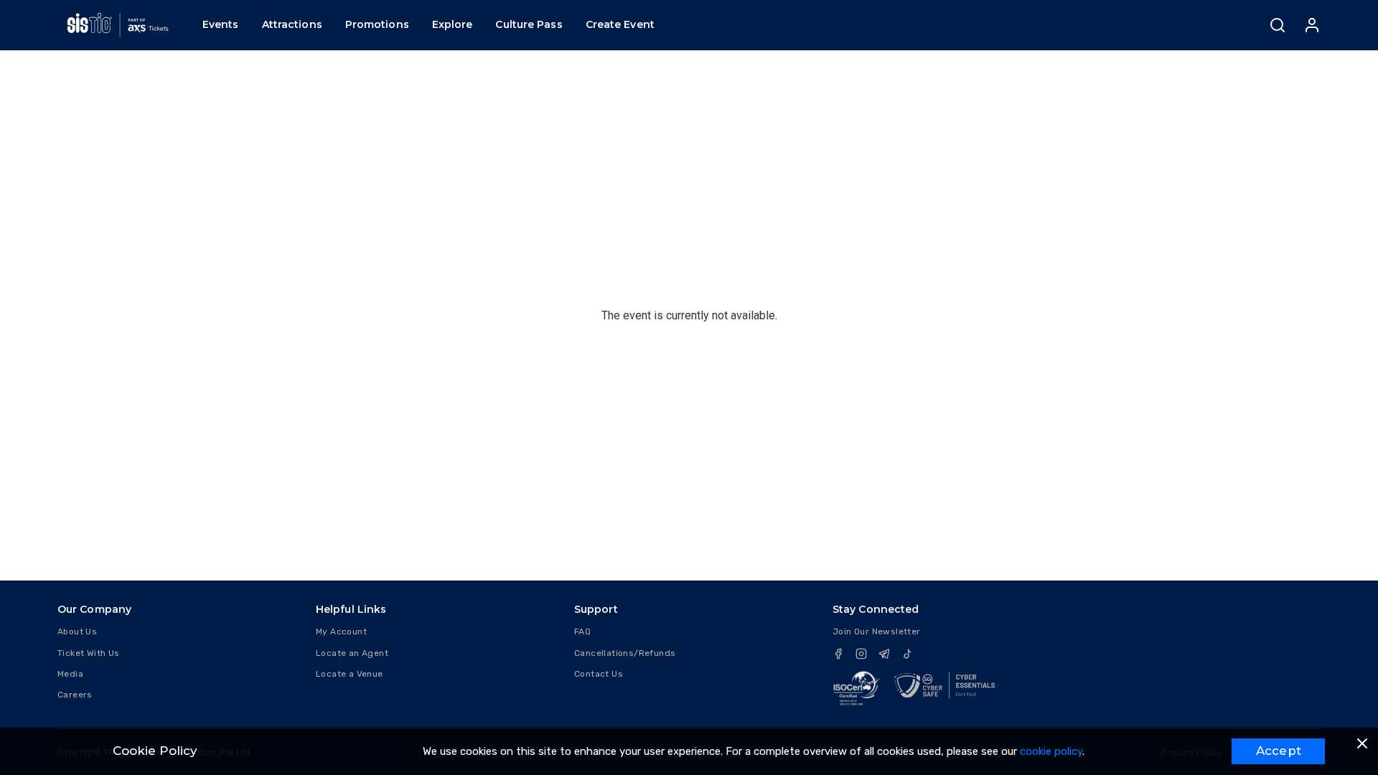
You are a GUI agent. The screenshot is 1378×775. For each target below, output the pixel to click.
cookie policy (1051, 751)
